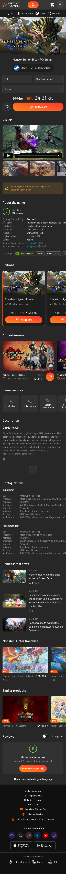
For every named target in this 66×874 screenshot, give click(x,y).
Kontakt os (33, 804)
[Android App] (45, 845)
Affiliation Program (33, 800)
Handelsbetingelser (33, 791)
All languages (57, 736)
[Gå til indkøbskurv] (52, 5)
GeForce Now (26, 253)
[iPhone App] (21, 845)
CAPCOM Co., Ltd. (35, 229)
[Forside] (11, 5)
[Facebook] (37, 835)
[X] (20, 835)
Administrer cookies (33, 856)
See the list (32, 219)
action (40, 253)
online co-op (53, 253)
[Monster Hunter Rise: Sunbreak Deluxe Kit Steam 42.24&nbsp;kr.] (28, 356)
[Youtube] (45, 835)
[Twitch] (54, 835)
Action (30, 239)
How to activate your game (39, 226)
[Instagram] (28, 835)
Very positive (33, 243)
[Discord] (11, 835)
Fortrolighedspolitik (33, 795)
